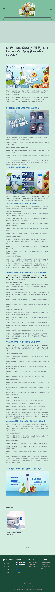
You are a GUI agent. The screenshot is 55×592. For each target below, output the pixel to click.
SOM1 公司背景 (32, 564)
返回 (28, 547)
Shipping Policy (38, 589)
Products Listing (32, 566)
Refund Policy (16, 589)
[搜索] (49, 19)
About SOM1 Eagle (33, 562)
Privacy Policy (23, 589)
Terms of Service (30, 589)
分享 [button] (9, 61)
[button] (4, 9)
